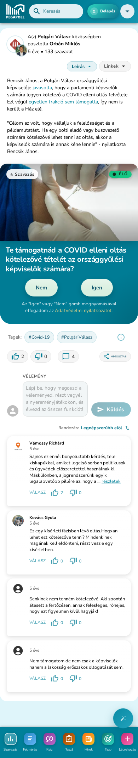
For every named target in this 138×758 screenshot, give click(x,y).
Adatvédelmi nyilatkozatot (83, 310)
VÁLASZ (37, 492)
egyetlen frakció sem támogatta (63, 101)
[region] (121, 337)
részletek (111, 481)
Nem (41, 287)
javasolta (42, 87)
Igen (97, 287)
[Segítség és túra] (123, 718)
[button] (127, 11)
